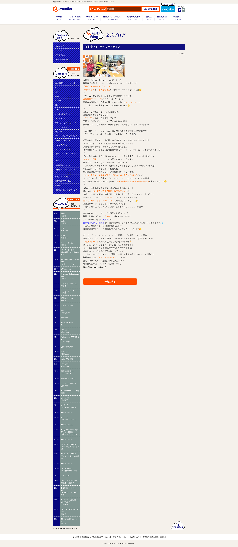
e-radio (58, 101)
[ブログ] (149, 18)
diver (57, 92)
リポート (58, 161)
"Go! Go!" (58, 51)
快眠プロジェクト (62, 177)
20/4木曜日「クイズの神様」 (66, 83)
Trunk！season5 (61, 59)
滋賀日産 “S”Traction (63, 181)
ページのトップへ (177, 525)
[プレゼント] (177, 18)
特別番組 (58, 186)
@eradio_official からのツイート (65, 528)
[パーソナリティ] (133, 18)
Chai (57, 88)
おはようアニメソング (63, 114)
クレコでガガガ (61, 145)
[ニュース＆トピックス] (112, 18)
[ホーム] (59, 18)
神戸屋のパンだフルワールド (66, 190)
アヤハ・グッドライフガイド (66, 136)
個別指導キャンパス (62, 165)
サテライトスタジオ (62, 149)
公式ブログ (59, 46)
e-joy (57, 96)
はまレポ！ (59, 132)
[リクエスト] (162, 18)
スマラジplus (60, 55)
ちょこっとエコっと (62, 127)
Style (57, 109)
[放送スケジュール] (74, 18)
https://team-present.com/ (94, 267)
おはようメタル (61, 118)
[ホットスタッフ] (92, 18)
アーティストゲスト (62, 141)
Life (56, 105)
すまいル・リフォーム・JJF (65, 123)
